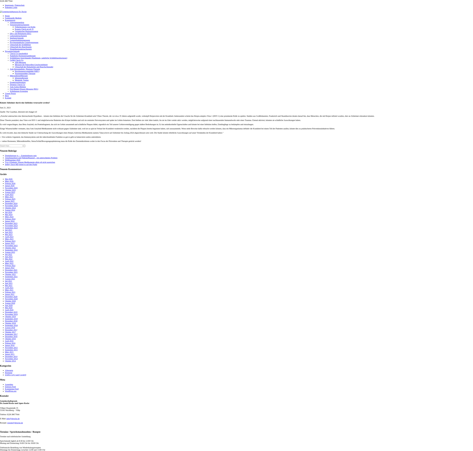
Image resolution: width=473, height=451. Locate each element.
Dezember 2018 (11, 321)
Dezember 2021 (11, 270)
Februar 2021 (10, 292)
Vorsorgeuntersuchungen (19, 25)
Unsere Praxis (10, 93)
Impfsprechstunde (17, 38)
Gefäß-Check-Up (16, 60)
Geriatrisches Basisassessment (26, 31)
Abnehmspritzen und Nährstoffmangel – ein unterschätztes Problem (31, 158)
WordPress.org (10, 391)
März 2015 (9, 352)
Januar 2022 (9, 268)
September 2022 (11, 250)
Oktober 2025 (10, 190)
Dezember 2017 (11, 330)
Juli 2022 (8, 254)
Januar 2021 (9, 294)
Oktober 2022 (10, 248)
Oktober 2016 (10, 339)
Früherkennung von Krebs (25, 27)
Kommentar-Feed (12, 389)
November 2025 (11, 188)
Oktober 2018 (10, 323)
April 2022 (9, 261)
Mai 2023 (8, 234)
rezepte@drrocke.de (15, 423)
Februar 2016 (10, 343)
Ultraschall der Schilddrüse (20, 45)
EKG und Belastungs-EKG (20, 34)
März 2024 (9, 217)
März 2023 (9, 239)
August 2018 (10, 328)
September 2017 (11, 334)
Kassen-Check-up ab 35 (24, 29)
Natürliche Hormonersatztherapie (23, 56)
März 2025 (9, 197)
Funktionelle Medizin (13, 18)
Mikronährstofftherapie (19, 76)
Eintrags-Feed (10, 387)
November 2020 (11, 299)
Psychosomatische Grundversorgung (24, 42)
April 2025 (9, 195)
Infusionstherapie (21, 78)
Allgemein (9, 370)
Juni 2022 (9, 257)
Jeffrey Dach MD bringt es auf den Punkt (21, 164)
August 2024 (10, 210)
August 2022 (10, 252)
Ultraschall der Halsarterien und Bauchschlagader (34, 67)
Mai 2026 (8, 179)
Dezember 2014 (11, 356)
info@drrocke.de (13, 419)
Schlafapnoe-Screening (19, 91)
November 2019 (11, 314)
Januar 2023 (9, 243)
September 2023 (11, 228)
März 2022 (9, 263)
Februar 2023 (10, 241)
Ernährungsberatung (18, 82)
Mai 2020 (8, 308)
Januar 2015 (9, 354)
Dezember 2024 (11, 203)
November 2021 (11, 272)
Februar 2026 (10, 183)
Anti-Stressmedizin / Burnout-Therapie (25, 69)
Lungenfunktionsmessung (20, 40)
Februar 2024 (10, 219)
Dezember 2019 (11, 312)
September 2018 (11, 325)
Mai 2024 (8, 214)
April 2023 (9, 237)
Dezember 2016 (11, 337)
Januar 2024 (9, 221)
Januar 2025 (9, 201)
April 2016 (9, 341)
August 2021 (10, 279)
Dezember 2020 (11, 297)
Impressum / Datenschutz (15, 5)
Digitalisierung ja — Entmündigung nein (21, 156)
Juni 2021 (9, 283)
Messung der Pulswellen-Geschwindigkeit (31, 65)
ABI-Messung (20, 62)
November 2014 (11, 359)
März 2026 (9, 181)
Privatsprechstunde (12, 51)
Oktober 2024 (10, 208)
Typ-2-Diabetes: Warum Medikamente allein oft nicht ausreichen (30, 162)
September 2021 (11, 277)
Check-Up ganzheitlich (19, 54)
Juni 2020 (9, 305)
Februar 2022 (10, 266)
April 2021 (9, 288)
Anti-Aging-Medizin (18, 87)
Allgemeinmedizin (17, 22)
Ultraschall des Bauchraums (21, 47)
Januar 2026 (9, 186)
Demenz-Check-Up (17, 85)
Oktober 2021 (10, 274)
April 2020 (9, 310)
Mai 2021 (8, 285)
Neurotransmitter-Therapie (25, 73)
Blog (7, 96)
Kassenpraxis (10, 20)
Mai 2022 (8, 259)
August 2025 (10, 192)
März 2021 (9, 290)
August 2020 (10, 303)
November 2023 (11, 226)
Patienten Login (11, 7)
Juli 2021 (8, 281)
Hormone (8, 373)
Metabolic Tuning (22, 80)
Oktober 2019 (10, 317)
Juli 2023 (8, 230)
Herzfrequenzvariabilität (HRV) (27, 71)
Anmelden (9, 384)
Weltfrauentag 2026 (12, 160)
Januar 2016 (9, 345)
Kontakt (8, 98)
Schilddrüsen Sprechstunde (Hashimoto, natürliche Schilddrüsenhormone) (38, 58)
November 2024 (11, 206)
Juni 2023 (9, 232)
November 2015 (11, 348)
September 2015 (11, 350)
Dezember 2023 (11, 223)
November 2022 (11, 246)
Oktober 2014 (10, 361)
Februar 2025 (10, 199)
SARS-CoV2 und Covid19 (15, 375)
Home (7, 16)
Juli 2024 (8, 212)
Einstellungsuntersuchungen (21, 49)
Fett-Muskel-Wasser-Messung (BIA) (24, 89)
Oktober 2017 (10, 332)
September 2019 (11, 319)
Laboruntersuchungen (18, 36)
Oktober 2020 (10, 301)
